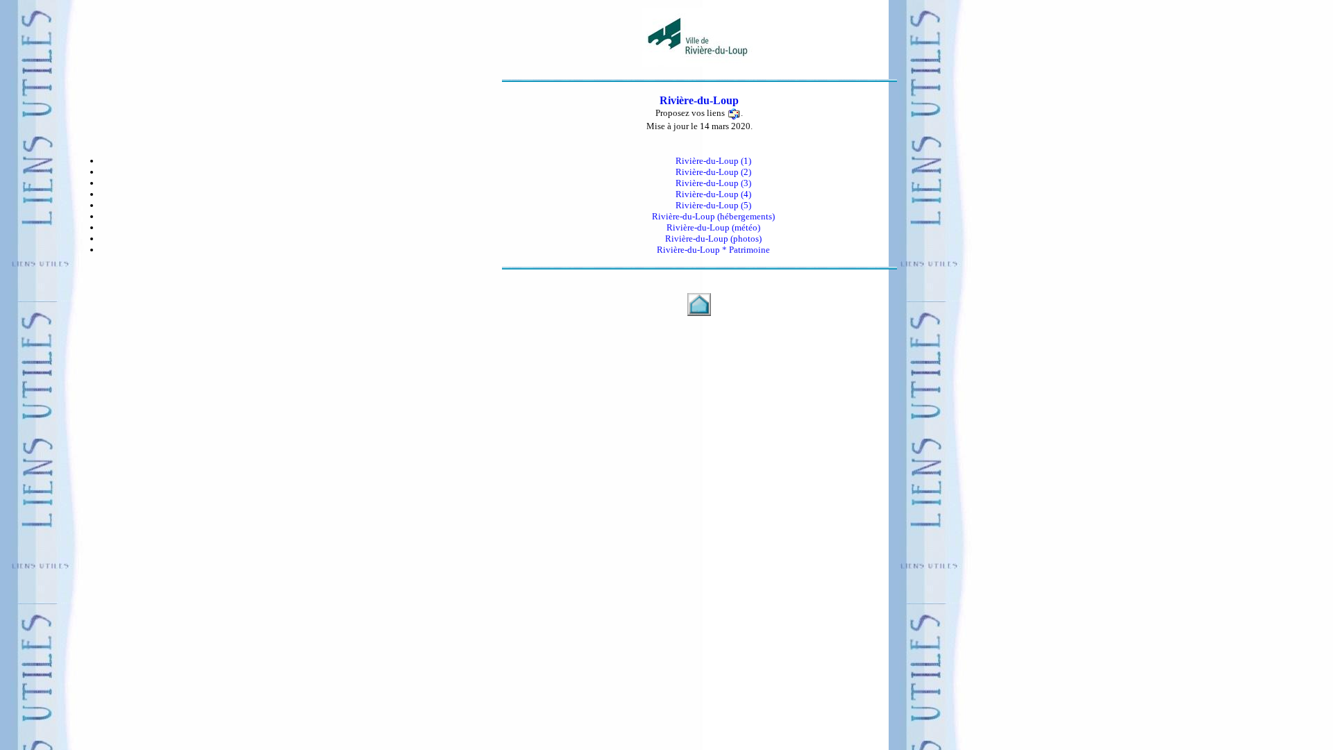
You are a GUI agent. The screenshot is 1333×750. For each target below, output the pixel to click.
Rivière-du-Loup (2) (713, 172)
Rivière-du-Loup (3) (713, 183)
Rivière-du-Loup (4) (713, 194)
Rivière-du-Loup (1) (713, 161)
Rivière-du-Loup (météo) (713, 227)
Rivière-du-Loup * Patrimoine (713, 249)
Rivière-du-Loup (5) (713, 205)
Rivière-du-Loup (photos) (713, 238)
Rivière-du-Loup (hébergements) (713, 216)
